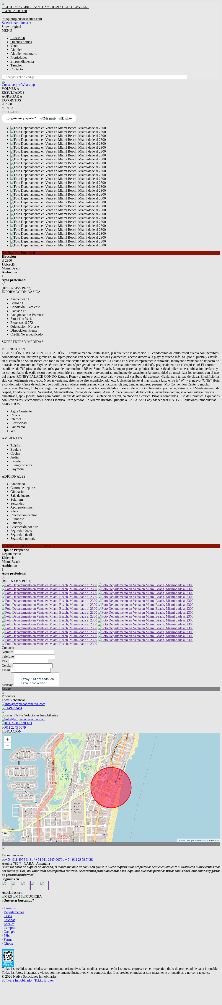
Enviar (6, 689)
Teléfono (8, 656)
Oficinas (9, 920)
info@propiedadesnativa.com (22, 19)
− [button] (7, 746)
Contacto (16, 69)
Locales (9, 924)
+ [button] (7, 739)
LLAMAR (17, 38)
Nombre (7, 652)
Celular (7, 665)
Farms (8, 939)
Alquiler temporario (23, 53)
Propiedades (18, 57)
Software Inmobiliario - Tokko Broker (28, 980)
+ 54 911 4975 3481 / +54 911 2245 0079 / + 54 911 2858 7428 (49, 859)
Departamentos (14, 912)
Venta (14, 46)
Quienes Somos (21, 42)
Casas (8, 916)
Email (6, 670)
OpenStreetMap (197, 840)
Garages (9, 932)
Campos (9, 928)
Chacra (8, 943)
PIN (4, 661)
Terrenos (10, 908)
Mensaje (7, 685)
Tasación (16, 65)
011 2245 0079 (15, 727)
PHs (7, 935)
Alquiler (16, 49)
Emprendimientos (22, 61)
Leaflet (181, 840)
